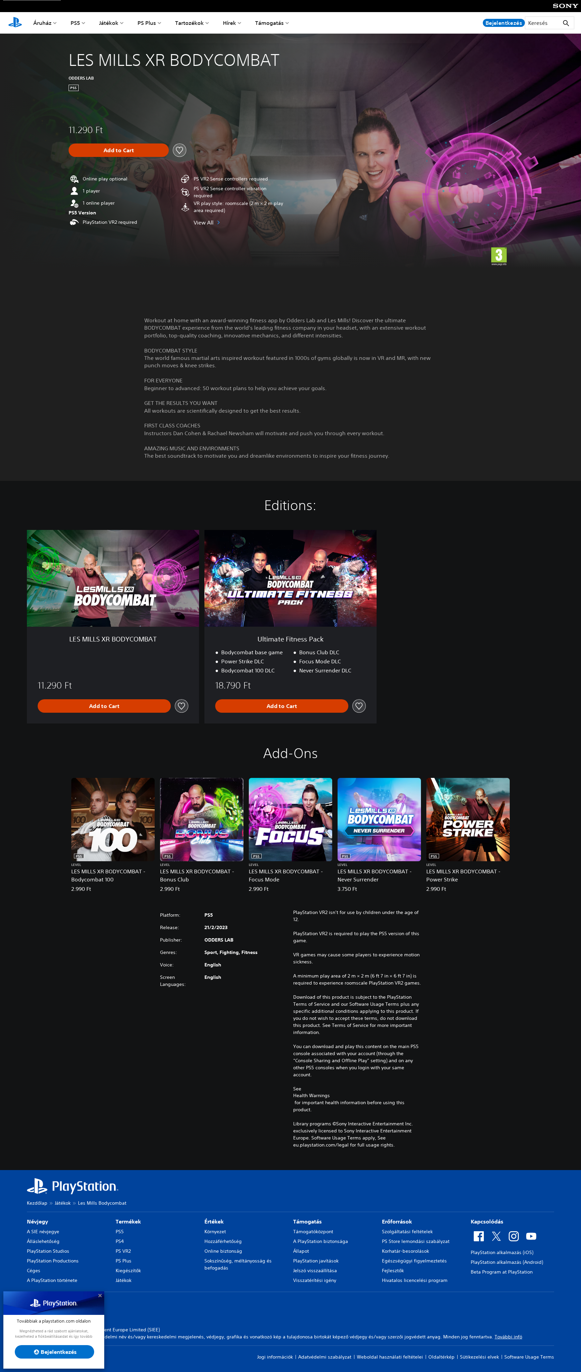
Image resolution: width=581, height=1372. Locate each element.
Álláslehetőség (43, 1241)
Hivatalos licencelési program (415, 1280)
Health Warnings (311, 1095)
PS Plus (147, 22)
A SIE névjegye (43, 1232)
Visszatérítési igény (314, 1280)
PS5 (75, 22)
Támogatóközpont (313, 1232)
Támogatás (269, 22)
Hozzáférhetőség (223, 1241)
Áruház (42, 22)
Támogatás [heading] (307, 1221)
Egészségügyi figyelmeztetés (414, 1261)
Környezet (215, 1232)
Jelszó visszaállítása (315, 1270)
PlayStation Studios (48, 1251)
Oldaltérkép (441, 1357)
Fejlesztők (393, 1270)
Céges (33, 1270)
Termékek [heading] (128, 1221)
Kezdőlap (37, 1203)
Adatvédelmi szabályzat (324, 1357)
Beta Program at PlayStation (502, 1272)
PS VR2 (123, 1251)
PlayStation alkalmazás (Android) (507, 1262)
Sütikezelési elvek (479, 1357)
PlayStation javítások (316, 1261)
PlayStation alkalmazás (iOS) (502, 1252)
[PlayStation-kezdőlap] (15, 23)
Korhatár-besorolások (405, 1251)
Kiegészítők (128, 1270)
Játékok (108, 22)
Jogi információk (275, 1357)
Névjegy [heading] (37, 1221)
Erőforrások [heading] (397, 1221)
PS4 (120, 1241)
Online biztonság (223, 1251)
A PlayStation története (52, 1280)
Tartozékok (189, 22)
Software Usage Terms (529, 1357)
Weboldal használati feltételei (390, 1357)
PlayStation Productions (53, 1261)
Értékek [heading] (214, 1221)
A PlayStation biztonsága (320, 1241)
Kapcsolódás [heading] (487, 1221)
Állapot (301, 1251)
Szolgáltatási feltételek (407, 1232)
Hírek (229, 22)
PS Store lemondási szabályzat (416, 1241)
